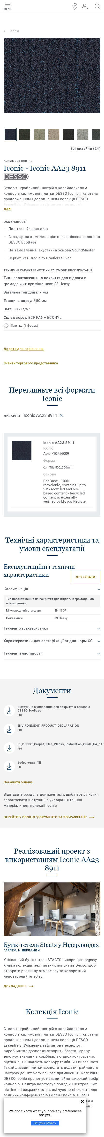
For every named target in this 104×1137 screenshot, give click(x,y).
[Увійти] (85, 6)
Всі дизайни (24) (85, 148)
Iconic (14, 31)
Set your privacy (45, 1123)
